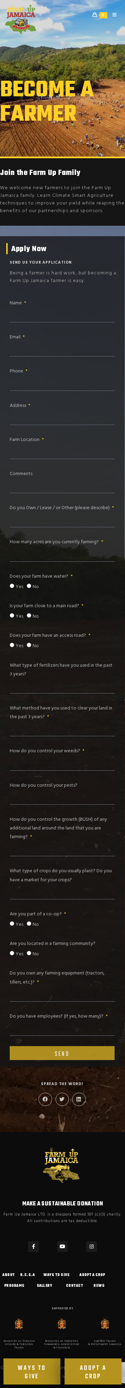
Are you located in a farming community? (52, 944)
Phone (17, 371)
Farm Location (25, 440)
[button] (45, 1099)
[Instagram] (91, 1246)
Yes (19, 587)
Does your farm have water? (39, 576)
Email (16, 337)
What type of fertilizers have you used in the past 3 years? (61, 669)
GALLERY (44, 1286)
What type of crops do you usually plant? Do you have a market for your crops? (61, 875)
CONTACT (74, 1286)
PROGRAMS (15, 1286)
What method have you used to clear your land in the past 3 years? (61, 712)
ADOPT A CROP (92, 1275)
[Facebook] (33, 1246)
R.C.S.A (27, 1275)
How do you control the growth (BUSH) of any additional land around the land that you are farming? (58, 828)
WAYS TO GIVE (56, 1275)
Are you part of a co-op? (36, 914)
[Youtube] (62, 1246)
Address (18, 406)
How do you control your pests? (43, 785)
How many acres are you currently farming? (55, 542)
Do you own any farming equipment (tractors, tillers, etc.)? (57, 977)
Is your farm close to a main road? (45, 606)
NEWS (99, 1286)
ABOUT (8, 1275)
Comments (21, 474)
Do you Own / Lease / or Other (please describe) (60, 508)
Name (16, 303)
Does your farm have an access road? (48, 636)
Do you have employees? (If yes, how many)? (57, 1016)
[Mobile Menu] (112, 15)
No (36, 587)
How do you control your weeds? (45, 751)
